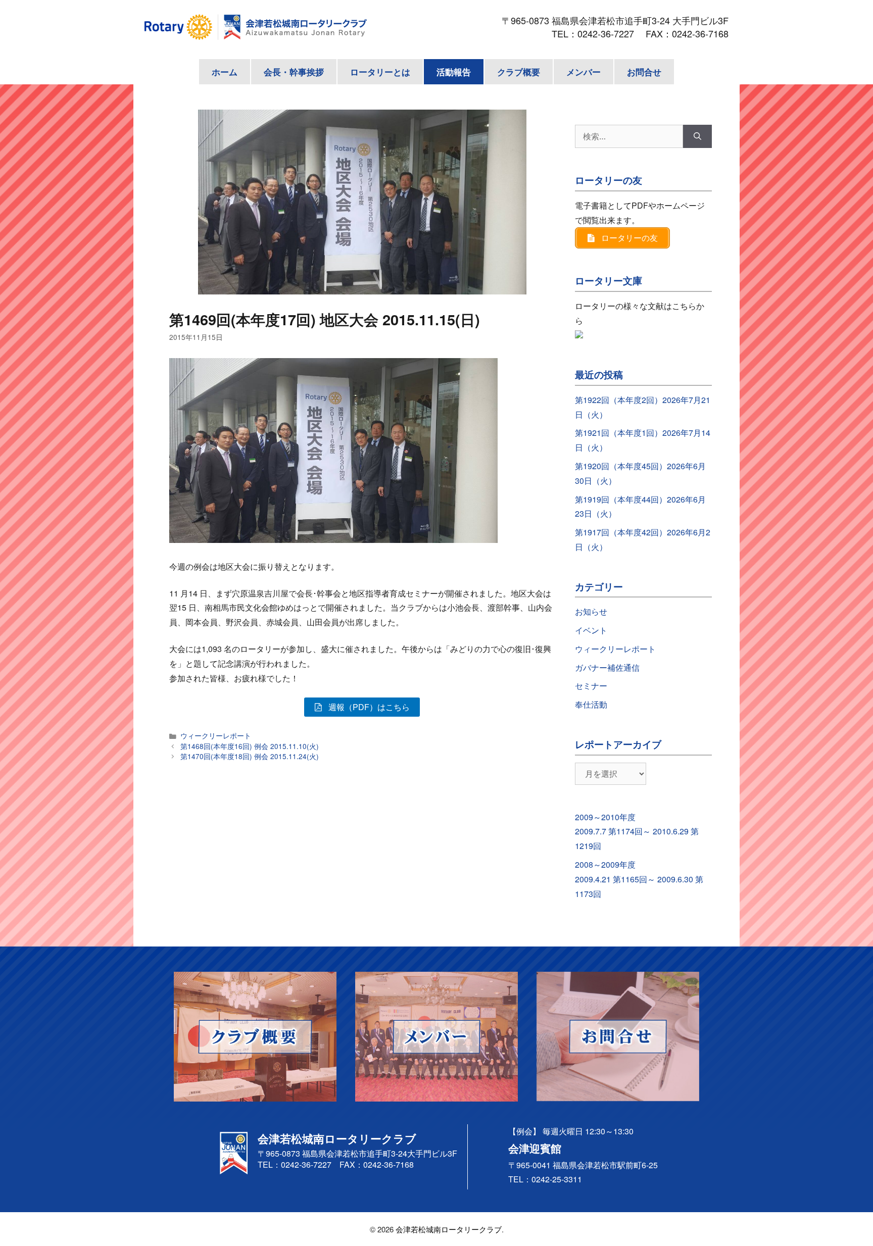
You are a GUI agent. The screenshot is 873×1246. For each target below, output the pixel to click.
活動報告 (454, 72)
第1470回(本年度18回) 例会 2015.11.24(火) (249, 756)
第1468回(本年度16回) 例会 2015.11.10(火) (249, 746)
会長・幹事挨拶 (294, 72)
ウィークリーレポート (215, 735)
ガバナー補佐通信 (607, 667)
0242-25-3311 (556, 1179)
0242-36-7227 (610, 33)
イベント (591, 630)
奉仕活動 (591, 704)
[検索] (697, 136)
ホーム (224, 72)
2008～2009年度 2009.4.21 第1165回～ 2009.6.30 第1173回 (639, 879)
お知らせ (591, 611)
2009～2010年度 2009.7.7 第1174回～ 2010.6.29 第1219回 (637, 831)
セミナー (591, 685)
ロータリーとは (380, 72)
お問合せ (644, 72)
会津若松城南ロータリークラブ (449, 1229)
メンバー (583, 72)
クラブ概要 (518, 72)
